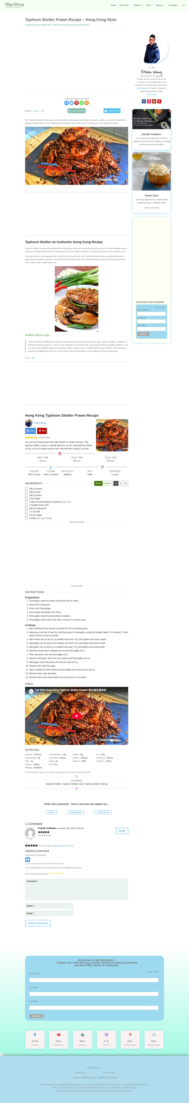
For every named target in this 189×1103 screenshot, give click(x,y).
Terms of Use (80, 1072)
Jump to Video (113, 111)
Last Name (141, 325)
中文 (42, 111)
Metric (98, 483)
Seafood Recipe (83, 25)
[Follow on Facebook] (144, 101)
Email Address (143, 310)
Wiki (33, 358)
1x (116, 483)
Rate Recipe (75, 812)
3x (126, 483)
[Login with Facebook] (27, 859)
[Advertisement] (76, 63)
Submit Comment (38, 923)
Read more (151, 94)
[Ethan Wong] (35, 426)
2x (121, 483)
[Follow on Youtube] (154, 101)
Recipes (137, 5)
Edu (148, 5)
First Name (141, 318)
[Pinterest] (76, 103)
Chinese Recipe (64, 25)
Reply (122, 830)
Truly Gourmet (142, 88)
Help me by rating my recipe (36, 874)
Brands (159, 5)
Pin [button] (43, 431)
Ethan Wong (32, 25)
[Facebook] (66, 103)
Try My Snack (103, 812)
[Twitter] (71, 103)
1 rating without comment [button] (62, 846)
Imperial (107, 483)
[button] (26, 437)
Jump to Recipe (78, 111)
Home (113, 5)
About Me (123, 5)
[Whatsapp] (81, 103)
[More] (86, 103)
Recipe (73, 25)
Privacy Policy (108, 1072)
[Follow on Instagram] (149, 101)
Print (31, 431)
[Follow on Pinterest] (159, 101)
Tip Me (51, 812)
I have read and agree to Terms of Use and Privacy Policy (46, 863)
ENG (36, 111)
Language (172, 5)
